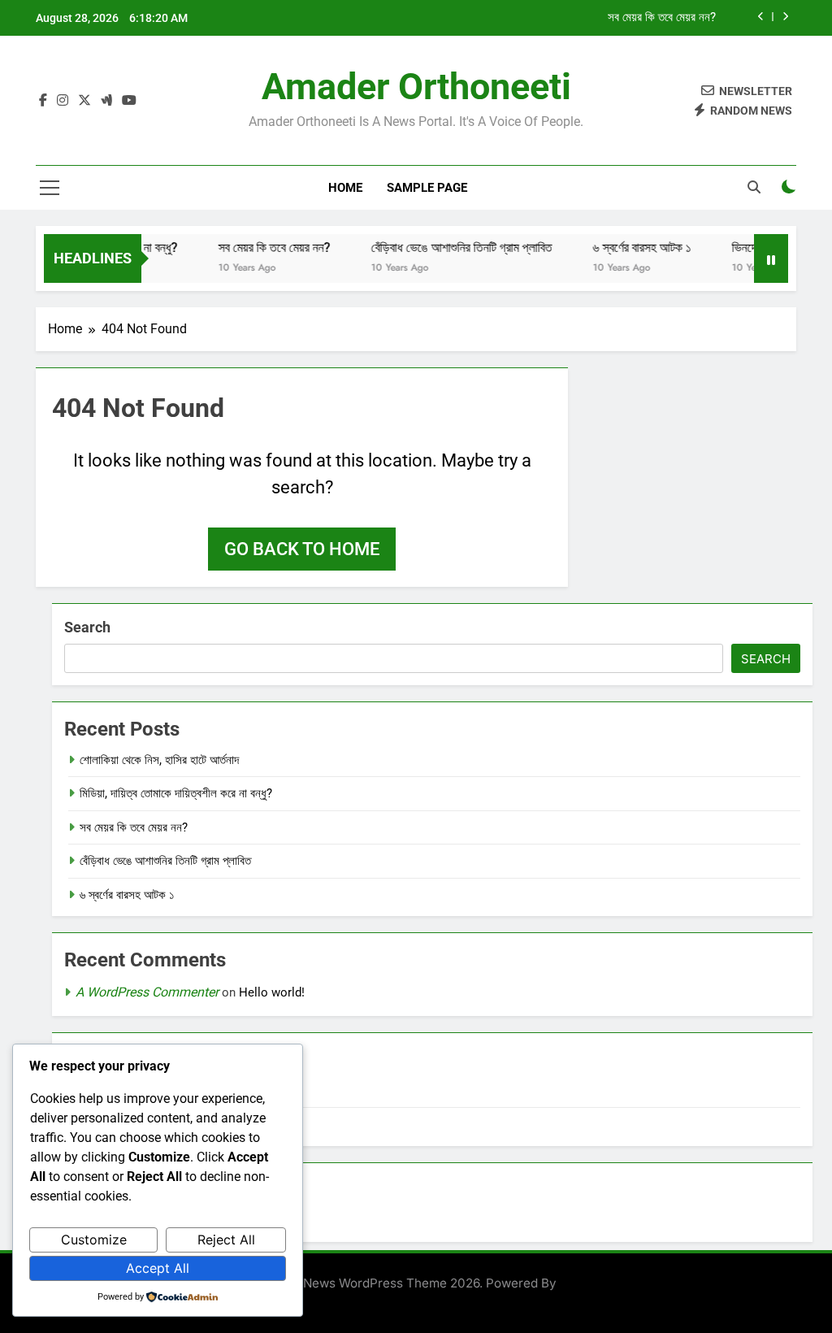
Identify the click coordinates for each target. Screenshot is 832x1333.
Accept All (157, 1268)
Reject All (226, 1239)
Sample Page (427, 187)
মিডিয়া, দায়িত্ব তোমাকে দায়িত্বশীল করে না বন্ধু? (176, 793)
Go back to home (301, 549)
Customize (94, 1239)
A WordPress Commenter (147, 992)
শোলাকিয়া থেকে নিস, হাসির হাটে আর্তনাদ (159, 760)
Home (345, 187)
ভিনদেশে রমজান (752, 247)
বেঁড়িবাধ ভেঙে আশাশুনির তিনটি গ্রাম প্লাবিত (449, 247)
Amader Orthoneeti (416, 86)
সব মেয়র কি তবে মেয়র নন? (662, 17)
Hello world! (272, 992)
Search (87, 627)
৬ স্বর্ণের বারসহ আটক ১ (629, 247)
